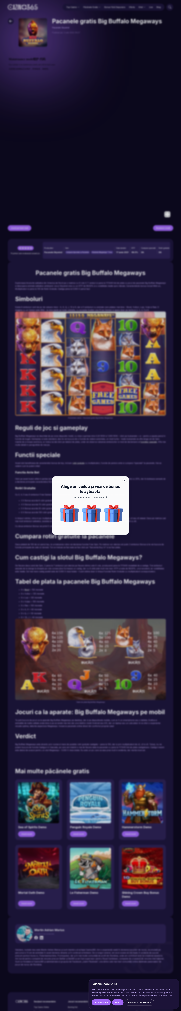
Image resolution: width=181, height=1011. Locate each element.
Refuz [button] (118, 1002)
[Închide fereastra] (124, 480)
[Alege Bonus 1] (91, 513)
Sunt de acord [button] (101, 1002)
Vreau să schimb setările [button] (139, 1002)
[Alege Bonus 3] (69, 513)
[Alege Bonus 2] (113, 513)
